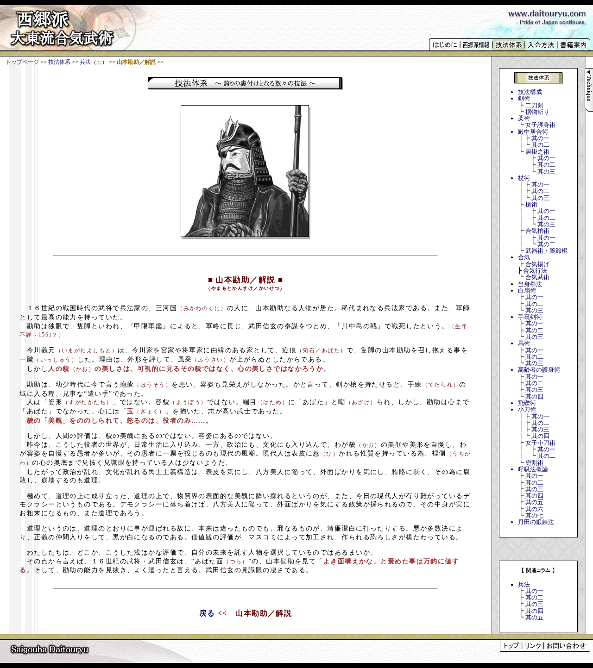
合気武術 (537, 277)
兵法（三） (93, 62)
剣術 (524, 98)
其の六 (534, 509)
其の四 (534, 396)
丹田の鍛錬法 (536, 521)
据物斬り (537, 111)
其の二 (540, 144)
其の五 (534, 502)
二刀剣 (534, 105)
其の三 (546, 171)
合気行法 (535, 270)
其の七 (534, 515)
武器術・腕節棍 (546, 250)
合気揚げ (537, 264)
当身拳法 (530, 284)
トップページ (22, 62)
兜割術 (534, 462)
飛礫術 (527, 403)
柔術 (524, 118)
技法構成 (530, 91)
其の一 (540, 138)
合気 (524, 257)
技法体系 (59, 62)
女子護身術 (540, 124)
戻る (207, 613)
